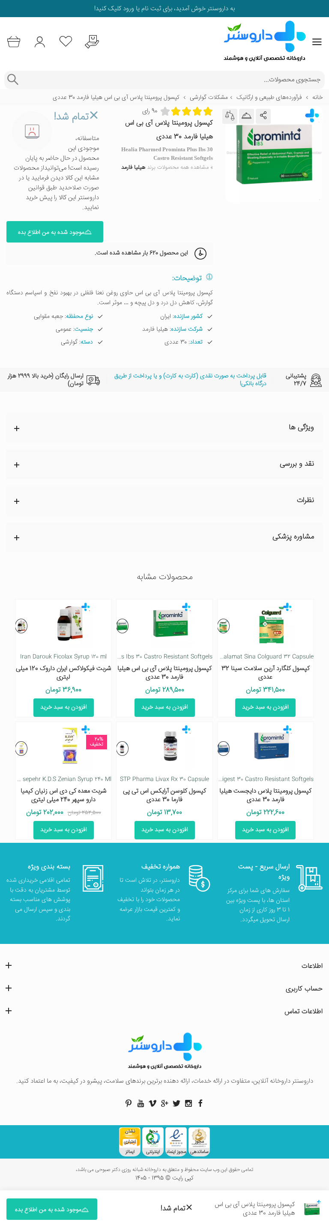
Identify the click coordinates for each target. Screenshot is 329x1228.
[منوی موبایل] (317, 42)
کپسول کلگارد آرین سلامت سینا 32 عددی (265, 673)
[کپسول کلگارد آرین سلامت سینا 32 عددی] (223, 626)
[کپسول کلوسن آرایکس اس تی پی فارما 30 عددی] (122, 748)
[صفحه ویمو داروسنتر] (153, 1103)
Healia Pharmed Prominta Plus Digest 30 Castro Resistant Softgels (224, 779)
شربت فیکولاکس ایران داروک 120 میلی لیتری (63, 673)
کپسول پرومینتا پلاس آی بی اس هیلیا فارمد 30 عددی (164, 673)
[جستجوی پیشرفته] (12, 80)
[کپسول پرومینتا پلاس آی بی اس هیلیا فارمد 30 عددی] (122, 626)
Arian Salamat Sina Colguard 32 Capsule (259, 657)
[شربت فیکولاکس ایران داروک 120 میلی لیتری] (21, 626)
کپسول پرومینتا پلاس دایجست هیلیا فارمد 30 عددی (265, 795)
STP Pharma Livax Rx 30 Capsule (164, 779)
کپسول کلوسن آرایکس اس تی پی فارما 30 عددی (164, 795)
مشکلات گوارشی (209, 97)
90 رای (150, 111)
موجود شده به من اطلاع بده (51, 232)
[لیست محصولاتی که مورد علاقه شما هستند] (66, 42)
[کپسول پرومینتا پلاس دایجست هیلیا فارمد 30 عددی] (223, 748)
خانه (317, 97)
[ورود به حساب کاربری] (40, 42)
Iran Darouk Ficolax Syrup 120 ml (63, 657)
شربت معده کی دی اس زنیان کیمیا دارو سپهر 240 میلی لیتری (64, 795)
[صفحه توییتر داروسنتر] (176, 1103)
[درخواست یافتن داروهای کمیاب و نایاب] (92, 42)
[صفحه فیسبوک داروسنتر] (200, 1103)
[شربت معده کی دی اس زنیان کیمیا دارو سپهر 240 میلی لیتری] (21, 748)
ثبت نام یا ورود (141, 9)
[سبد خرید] (13, 42)
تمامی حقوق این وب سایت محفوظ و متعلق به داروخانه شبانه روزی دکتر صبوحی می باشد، (164, 1170)
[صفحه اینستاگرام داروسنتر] (188, 1103)
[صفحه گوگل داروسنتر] (164, 1103)
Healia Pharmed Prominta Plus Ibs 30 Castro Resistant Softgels (127, 657)
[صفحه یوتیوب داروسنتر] (141, 1103)
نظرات (305, 500)
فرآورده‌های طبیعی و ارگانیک (269, 97)
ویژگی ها (301, 428)
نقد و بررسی (297, 464)
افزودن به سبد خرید (265, 707)
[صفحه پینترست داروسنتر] (129, 1103)
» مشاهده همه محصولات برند (167, 167)
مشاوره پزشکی (293, 537)
